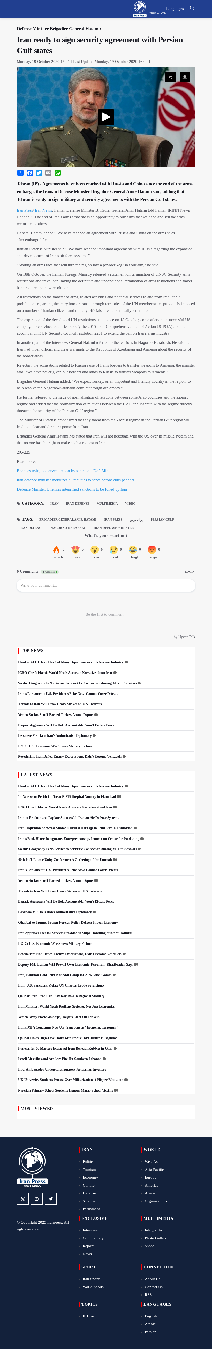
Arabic (150, 1324)
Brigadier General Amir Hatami (67, 520)
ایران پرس (136, 520)
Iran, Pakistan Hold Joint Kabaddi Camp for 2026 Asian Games (64, 975)
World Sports (93, 1287)
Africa (150, 1193)
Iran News (43, 210)
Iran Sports (91, 1279)
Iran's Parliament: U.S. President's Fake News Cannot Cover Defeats (68, 694)
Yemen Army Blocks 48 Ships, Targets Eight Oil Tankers (58, 1017)
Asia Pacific (154, 1170)
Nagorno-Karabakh (68, 528)
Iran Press (25, 210)
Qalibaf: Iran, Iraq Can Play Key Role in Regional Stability (61, 996)
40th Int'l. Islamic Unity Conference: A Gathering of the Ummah (65, 860)
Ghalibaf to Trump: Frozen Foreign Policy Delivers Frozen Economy (68, 922)
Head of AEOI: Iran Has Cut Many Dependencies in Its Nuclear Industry (70, 662)
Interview (90, 1230)
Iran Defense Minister (114, 528)
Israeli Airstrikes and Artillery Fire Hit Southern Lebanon (59, 1059)
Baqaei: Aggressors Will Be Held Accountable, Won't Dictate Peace (66, 725)
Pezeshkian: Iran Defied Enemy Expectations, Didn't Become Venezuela (70, 756)
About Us (152, 1279)
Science (89, 1201)
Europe (150, 1177)
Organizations (156, 1201)
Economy (90, 1177)
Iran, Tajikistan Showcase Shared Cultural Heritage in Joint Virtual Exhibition (75, 828)
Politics (88, 1162)
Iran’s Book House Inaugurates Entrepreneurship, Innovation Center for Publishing (78, 839)
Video (130, 503)
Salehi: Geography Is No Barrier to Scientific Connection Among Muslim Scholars (77, 683)
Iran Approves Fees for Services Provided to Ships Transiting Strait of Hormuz (75, 933)
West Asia (153, 1162)
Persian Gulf (162, 520)
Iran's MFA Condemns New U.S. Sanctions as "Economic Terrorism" (68, 1027)
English (151, 1316)
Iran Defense (77, 503)
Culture (89, 1185)
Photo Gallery (156, 1238)
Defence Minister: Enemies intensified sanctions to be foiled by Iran (72, 489)
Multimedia (107, 503)
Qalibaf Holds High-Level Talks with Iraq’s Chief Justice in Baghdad (68, 1038)
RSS (148, 1295)
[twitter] (23, 1199)
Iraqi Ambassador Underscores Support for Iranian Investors (62, 1069)
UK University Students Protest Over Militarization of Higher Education (70, 1080)
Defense (89, 1193)
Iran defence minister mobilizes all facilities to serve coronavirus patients (75, 480)
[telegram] (51, 1199)
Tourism (89, 1170)
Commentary (93, 1238)
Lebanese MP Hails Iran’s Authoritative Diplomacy (55, 736)
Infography (154, 1230)
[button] (106, 117)
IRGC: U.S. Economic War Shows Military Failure (55, 746)
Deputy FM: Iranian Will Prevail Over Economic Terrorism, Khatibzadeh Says (75, 965)
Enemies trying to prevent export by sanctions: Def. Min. (63, 471)
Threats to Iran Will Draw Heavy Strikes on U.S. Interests (60, 704)
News (87, 1254)
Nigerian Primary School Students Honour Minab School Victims (65, 1090)
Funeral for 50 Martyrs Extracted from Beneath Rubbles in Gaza (65, 1049)
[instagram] (37, 1199)
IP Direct (90, 1316)
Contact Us (154, 1287)
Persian (150, 1332)
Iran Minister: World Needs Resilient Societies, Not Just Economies (66, 1006)
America (151, 1185)
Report (88, 1246)
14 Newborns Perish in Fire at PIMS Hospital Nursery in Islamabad (67, 797)
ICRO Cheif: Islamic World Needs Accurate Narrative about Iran (65, 673)
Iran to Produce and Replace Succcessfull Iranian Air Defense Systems (68, 818)
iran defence (31, 528)
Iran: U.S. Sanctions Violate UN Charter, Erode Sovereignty (61, 985)
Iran (54, 503)
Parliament (91, 1209)
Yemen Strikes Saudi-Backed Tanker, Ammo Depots (55, 715)
